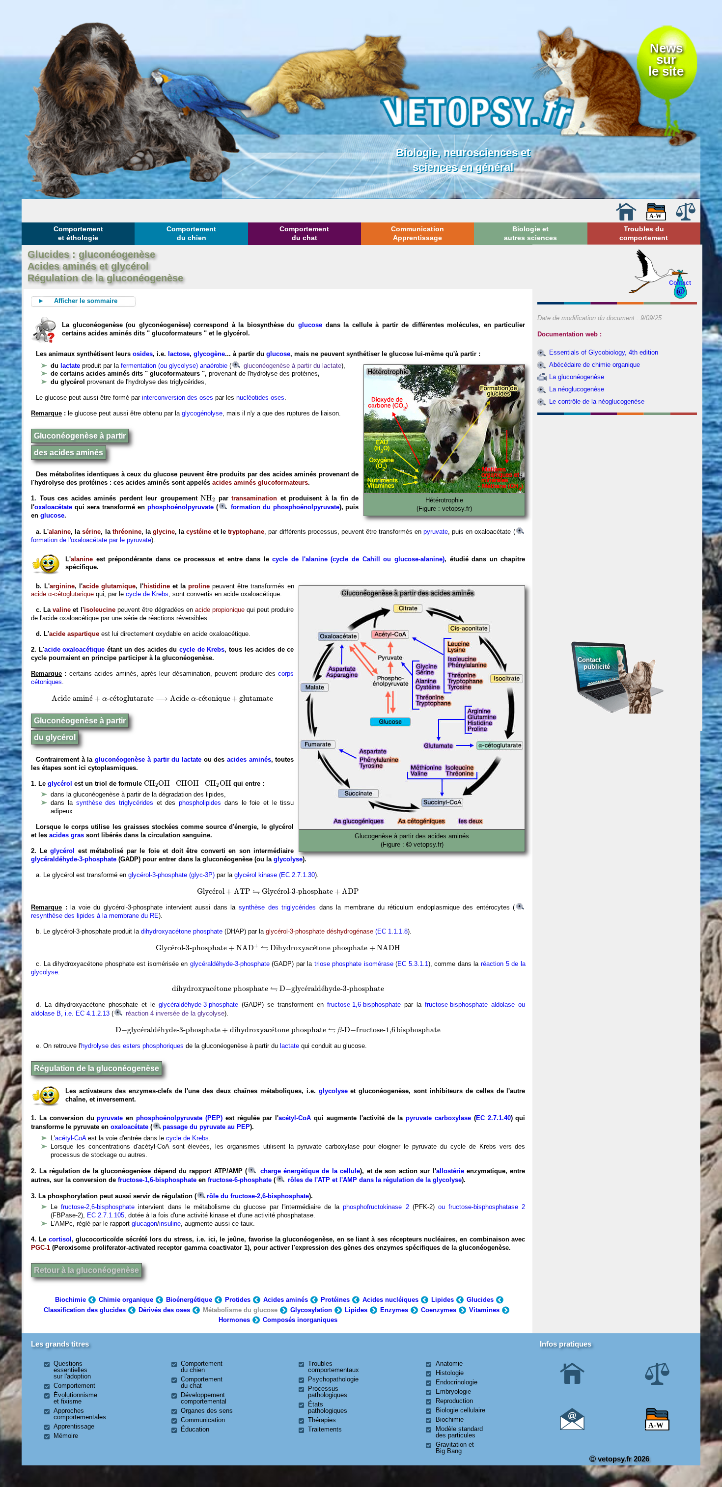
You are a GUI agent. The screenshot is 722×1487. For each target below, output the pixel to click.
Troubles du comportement (643, 233)
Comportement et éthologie (78, 233)
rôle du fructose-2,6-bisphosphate (258, 1196)
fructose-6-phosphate (240, 1180)
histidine (156, 586)
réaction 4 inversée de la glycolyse (174, 1013)
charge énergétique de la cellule (308, 1171)
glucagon (144, 1223)
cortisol (60, 1239)
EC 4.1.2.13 (93, 1013)
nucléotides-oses (260, 397)
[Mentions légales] (685, 218)
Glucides (480, 1299)
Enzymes (394, 1310)
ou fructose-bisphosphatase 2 (480, 1207)
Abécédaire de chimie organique (594, 364)
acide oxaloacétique (74, 649)
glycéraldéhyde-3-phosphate (73, 859)
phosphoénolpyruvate (181, 507)
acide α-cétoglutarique (62, 594)
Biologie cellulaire (460, 1410)
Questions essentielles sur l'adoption (72, 1370)
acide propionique (220, 609)
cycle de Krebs (147, 594)
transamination (254, 498)
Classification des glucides (85, 1310)
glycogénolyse (202, 413)
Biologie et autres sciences (530, 233)
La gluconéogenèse (576, 377)
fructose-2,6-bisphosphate (98, 1207)
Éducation (195, 1429)
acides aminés (249, 759)
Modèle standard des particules (459, 1432)
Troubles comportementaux (333, 1367)
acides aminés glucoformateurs (259, 482)
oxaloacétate (53, 507)
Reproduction (454, 1400)
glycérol (60, 783)
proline (199, 586)
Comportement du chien (191, 233)
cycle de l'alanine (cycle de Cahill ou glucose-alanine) (358, 559)
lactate (70, 365)
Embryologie (453, 1391)
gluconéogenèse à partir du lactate (291, 365)
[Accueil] (626, 218)
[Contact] (572, 1428)
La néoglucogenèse (576, 389)
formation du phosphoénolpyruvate (283, 507)
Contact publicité (594, 663)
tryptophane (246, 531)
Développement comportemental (203, 1398)
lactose (179, 354)
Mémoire (66, 1435)
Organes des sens (207, 1410)
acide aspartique (74, 633)
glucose (310, 325)
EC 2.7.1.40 (493, 1118)
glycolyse (288, 859)
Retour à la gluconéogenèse (86, 1270)
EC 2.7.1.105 (105, 1215)
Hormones (234, 1319)
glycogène (209, 354)
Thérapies (322, 1420)
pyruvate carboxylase (438, 1118)
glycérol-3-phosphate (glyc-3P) (171, 875)
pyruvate (435, 531)
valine (62, 609)
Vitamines (484, 1310)
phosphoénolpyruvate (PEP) (179, 1118)
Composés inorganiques (300, 1319)
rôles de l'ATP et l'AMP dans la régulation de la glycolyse (374, 1180)
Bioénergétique (189, 1299)
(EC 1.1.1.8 (391, 931)
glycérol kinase (254, 875)
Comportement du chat (304, 233)
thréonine (126, 531)
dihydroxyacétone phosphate (181, 931)
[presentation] (207, 498)
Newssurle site (666, 60)
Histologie (450, 1373)
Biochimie (70, 1299)
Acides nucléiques (390, 1299)
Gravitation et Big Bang (455, 1448)
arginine (62, 586)
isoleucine (99, 609)
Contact (680, 282)
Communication (203, 1420)
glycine (164, 531)
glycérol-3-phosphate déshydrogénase (319, 931)
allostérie (450, 1171)
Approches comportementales (80, 1414)
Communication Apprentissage (417, 233)
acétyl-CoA (294, 1118)
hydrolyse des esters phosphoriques (132, 1045)
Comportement (74, 1385)
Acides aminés (285, 1299)
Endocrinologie (456, 1382)
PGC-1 (40, 1247)
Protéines (335, 1299)
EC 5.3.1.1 (412, 963)
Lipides (442, 1299)
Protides (237, 1299)
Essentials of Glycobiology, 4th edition (603, 352)
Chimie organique (126, 1299)
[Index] (656, 218)
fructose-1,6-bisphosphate (365, 1004)
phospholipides (200, 802)
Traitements (325, 1429)
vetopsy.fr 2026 (622, 1459)
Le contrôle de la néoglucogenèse (596, 401)
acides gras (66, 835)
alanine (60, 531)
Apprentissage (74, 1426)
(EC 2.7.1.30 (297, 875)
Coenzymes (438, 1310)
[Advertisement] (617, 472)
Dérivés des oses (164, 1310)
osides (143, 354)
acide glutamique (109, 586)
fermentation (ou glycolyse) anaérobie (174, 365)
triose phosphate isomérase (353, 963)
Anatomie (449, 1363)
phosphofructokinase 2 (377, 1207)
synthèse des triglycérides (114, 802)
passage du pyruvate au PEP (206, 1126)
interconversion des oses (177, 397)
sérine (91, 531)
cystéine (198, 531)
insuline (170, 1223)
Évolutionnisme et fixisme (75, 1398)
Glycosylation (311, 1310)
